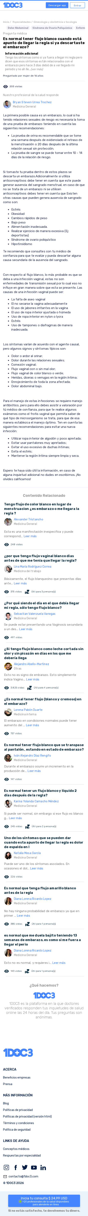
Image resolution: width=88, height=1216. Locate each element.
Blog (6, 1103)
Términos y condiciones (18, 1123)
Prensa (7, 1084)
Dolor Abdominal (18, 28)
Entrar (77, 5)
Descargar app (57, 5)
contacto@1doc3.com (20, 1177)
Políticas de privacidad (18, 1110)
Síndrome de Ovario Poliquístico (52, 28)
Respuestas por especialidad (22, 1155)
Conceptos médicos (16, 1149)
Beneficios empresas (16, 1077)
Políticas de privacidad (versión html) (27, 1116)
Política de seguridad (16, 1129)
